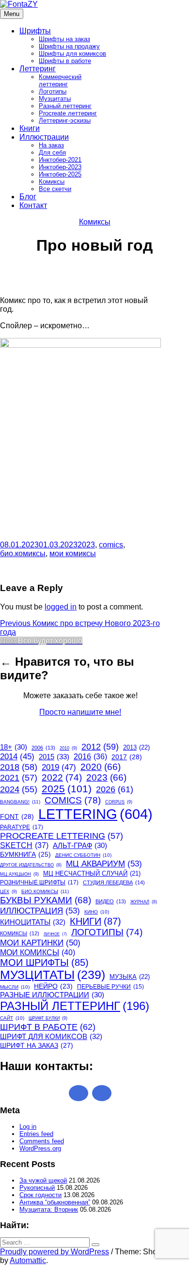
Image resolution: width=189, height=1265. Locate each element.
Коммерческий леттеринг (60, 80)
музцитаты (52, 974)
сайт (12, 1018)
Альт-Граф (80, 845)
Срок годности (40, 1195)
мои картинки (40, 942)
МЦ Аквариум (104, 863)
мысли (15, 987)
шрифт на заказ (36, 1045)
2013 (136, 747)
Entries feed (36, 1133)
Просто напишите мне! (80, 712)
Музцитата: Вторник (48, 1209)
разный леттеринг (74, 1005)
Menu (11, 13)
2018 (18, 767)
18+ (13, 747)
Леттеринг (37, 68)
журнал (143, 901)
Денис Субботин (83, 855)
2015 (54, 757)
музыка (130, 976)
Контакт (33, 205)
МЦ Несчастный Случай (92, 873)
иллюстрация (40, 910)
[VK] (101, 1093)
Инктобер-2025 (60, 174)
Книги (29, 128)
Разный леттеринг (65, 106)
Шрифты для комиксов (72, 53)
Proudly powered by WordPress (54, 1252)
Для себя (52, 152)
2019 (59, 767)
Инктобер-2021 (60, 159)
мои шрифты (44, 962)
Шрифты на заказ (64, 39)
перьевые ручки (110, 987)
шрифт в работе (47, 1027)
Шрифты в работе (65, 60)
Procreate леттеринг (68, 113)
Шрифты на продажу (69, 46)
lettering (95, 814)
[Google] (78, 1093)
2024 (18, 789)
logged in (61, 607)
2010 (68, 748)
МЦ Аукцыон (19, 874)
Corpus (118, 802)
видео (110, 901)
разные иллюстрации (52, 995)
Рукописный (37, 1187)
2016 (90, 757)
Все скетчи (55, 188)
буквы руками (45, 900)
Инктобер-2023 (60, 167)
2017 (126, 757)
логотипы (106, 932)
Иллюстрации (44, 137)
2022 (62, 777)
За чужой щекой (43, 1180)
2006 (43, 748)
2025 (67, 788)
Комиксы (51, 181)
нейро (53, 986)
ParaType (21, 827)
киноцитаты (32, 922)
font (17, 816)
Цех (8, 891)
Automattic (28, 1260)
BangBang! (20, 801)
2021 (18, 778)
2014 (17, 756)
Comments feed (41, 1141)
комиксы (19, 933)
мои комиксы (72, 553)
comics (111, 545)
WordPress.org (40, 1148)
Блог (27, 196)
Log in (27, 1126)
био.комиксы (23, 553)
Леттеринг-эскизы (65, 120)
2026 (114, 789)
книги (95, 921)
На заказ (51, 145)
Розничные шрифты (39, 882)
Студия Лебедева (114, 882)
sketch (24, 845)
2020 (100, 767)
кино (96, 911)
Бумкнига (25, 854)
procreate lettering (61, 836)
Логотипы (52, 91)
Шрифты (35, 31)
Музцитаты (55, 98)
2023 (86, 545)
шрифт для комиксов (51, 1036)
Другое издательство (31, 865)
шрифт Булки (48, 1018)
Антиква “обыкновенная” (54, 1202)
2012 (100, 747)
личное (55, 934)
